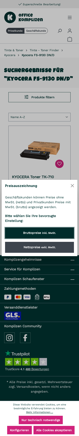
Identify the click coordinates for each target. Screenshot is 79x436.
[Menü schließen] (72, 185)
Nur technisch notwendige (40, 420)
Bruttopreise (39, 232)
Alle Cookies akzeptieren (54, 430)
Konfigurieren (19, 430)
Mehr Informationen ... (39, 412)
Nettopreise (40, 247)
